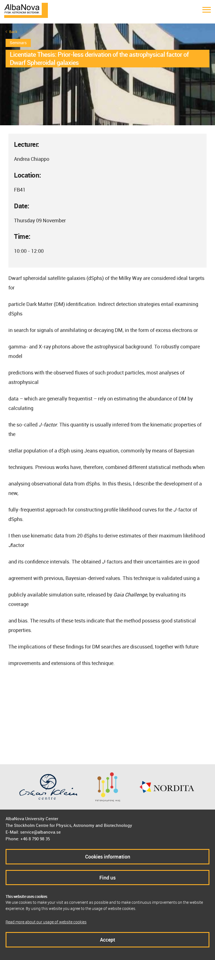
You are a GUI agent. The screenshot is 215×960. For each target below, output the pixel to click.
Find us (107, 877)
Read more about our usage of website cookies (46, 921)
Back (13, 31)
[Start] (26, 10)
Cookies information (107, 856)
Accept (107, 939)
